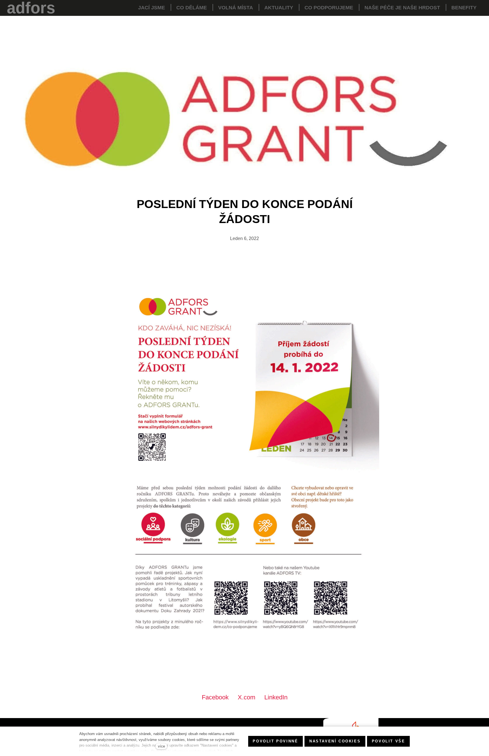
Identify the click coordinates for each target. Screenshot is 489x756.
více (161, 746)
